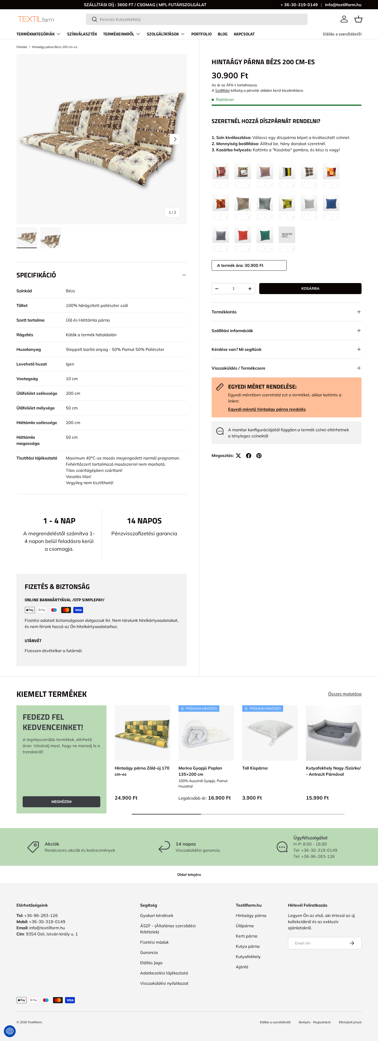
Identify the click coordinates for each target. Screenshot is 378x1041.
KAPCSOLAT (244, 34)
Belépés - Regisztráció (315, 1022)
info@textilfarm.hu (343, 4)
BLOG (223, 34)
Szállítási (222, 90)
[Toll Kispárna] (270, 733)
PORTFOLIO (201, 34)
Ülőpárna (245, 925)
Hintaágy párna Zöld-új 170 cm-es (142, 771)
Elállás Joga (151, 962)
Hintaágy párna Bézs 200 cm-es (54, 47)
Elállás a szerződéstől (342, 34)
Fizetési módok (154, 942)
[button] (358, 19)
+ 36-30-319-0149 (299, 4)
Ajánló (242, 966)
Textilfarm (35, 1022)
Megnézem (61, 801)
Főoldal (21, 47)
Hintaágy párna (251, 915)
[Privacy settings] (10, 1031)
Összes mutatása (345, 693)
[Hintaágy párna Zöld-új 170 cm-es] (142, 733)
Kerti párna (246, 936)
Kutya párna (248, 946)
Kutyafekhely (248, 956)
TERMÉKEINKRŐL (118, 34)
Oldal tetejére (189, 874)
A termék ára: (231, 265)
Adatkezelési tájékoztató (164, 973)
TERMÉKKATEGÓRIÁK (35, 34)
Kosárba (310, 288)
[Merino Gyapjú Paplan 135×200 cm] (206, 733)
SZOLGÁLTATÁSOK (163, 34)
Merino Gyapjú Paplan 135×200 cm (200, 771)
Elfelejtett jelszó (350, 1022)
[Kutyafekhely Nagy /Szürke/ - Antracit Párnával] (334, 733)
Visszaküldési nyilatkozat (164, 983)
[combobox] (197, 19)
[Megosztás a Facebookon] (249, 456)
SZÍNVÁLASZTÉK (82, 34)
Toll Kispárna (255, 768)
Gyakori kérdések (156, 915)
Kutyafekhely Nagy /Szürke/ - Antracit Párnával (333, 771)
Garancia (149, 952)
